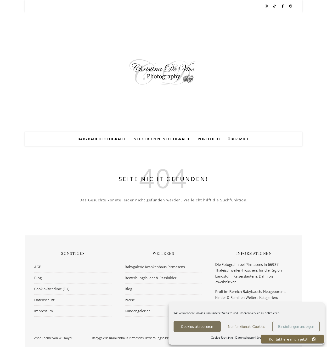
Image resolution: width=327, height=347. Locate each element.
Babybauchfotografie (102, 139)
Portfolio (209, 139)
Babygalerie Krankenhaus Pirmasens (155, 266)
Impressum (43, 310)
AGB (37, 266)
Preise (130, 299)
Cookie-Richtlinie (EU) (51, 288)
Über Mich (239, 139)
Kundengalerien (138, 310)
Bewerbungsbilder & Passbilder (150, 277)
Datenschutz (44, 299)
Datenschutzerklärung (250, 338)
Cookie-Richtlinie (222, 338)
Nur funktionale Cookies (246, 326)
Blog (38, 277)
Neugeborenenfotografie (162, 139)
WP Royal (65, 338)
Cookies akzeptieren (197, 326)
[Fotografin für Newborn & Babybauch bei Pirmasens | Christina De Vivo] (163, 72)
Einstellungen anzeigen (296, 326)
